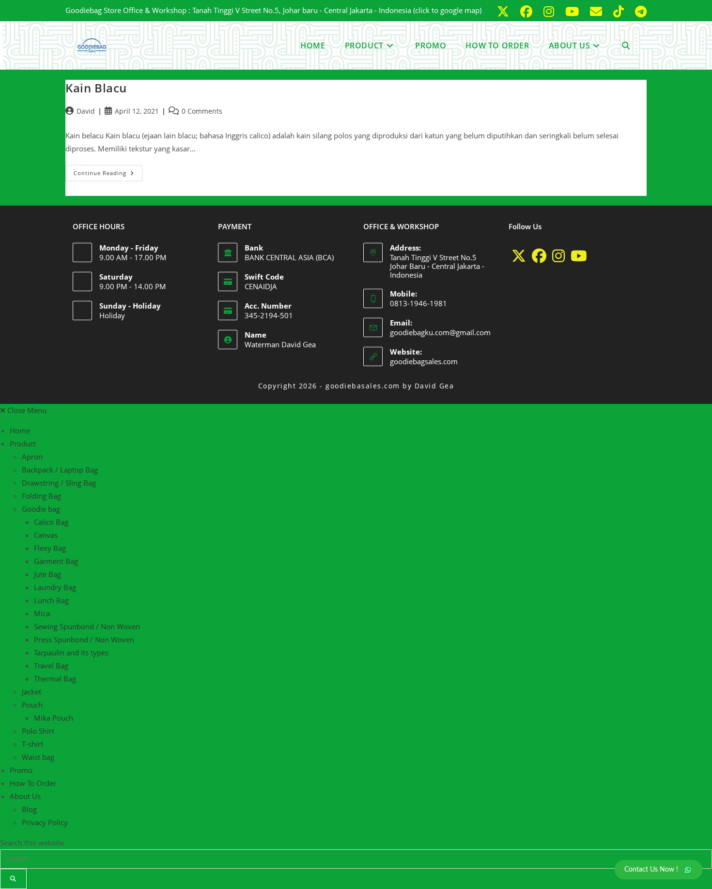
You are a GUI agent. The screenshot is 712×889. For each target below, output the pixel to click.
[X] (518, 256)
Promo (21, 770)
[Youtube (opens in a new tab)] (573, 12)
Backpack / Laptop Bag (60, 469)
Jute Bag (47, 574)
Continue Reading (108, 171)
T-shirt (32, 744)
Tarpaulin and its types (71, 652)
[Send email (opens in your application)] (597, 12)
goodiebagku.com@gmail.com (440, 332)
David (86, 111)
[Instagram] (558, 256)
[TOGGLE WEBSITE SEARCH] (625, 45)
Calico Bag (51, 522)
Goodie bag (41, 509)
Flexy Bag (50, 548)
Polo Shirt (38, 731)
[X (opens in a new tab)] (504, 12)
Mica (42, 613)
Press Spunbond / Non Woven (84, 639)
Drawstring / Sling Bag (59, 483)
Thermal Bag (55, 678)
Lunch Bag (51, 600)
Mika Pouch (53, 718)
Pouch (32, 705)
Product (23, 443)
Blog (29, 809)
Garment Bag (56, 561)
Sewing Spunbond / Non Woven (87, 626)
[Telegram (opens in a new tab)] (639, 12)
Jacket (31, 691)
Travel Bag (51, 665)
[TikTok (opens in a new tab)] (620, 12)
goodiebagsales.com (424, 361)
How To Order (33, 783)
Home (20, 430)
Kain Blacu (96, 88)
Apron (32, 456)
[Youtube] (579, 256)
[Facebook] (539, 256)
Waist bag (38, 757)
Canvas (46, 535)
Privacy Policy (45, 822)
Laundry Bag (55, 587)
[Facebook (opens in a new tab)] (528, 12)
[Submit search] (13, 879)
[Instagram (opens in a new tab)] (550, 12)
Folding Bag (41, 496)
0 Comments (202, 111)
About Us (25, 796)
